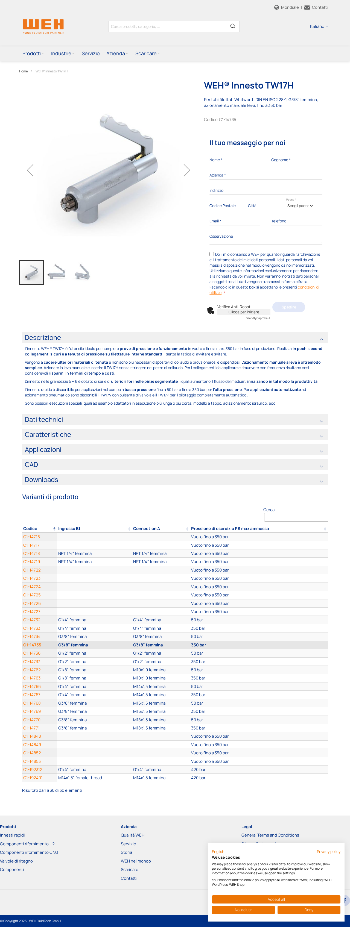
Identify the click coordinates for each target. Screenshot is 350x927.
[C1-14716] (94, 537)
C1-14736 (31, 653)
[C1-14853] (94, 761)
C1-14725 (32, 595)
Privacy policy (328, 851)
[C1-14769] (94, 711)
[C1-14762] (94, 670)
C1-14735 (32, 645)
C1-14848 (32, 736)
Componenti (12, 869)
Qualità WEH (132, 835)
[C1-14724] (94, 587)
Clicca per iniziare (244, 311)
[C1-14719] (94, 562)
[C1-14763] (94, 678)
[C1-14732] (94, 620)
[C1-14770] (94, 720)
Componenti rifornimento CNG (29, 852)
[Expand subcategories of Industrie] (73, 54)
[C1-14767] (94, 695)
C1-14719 (31, 561)
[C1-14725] (94, 595)
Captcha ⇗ (258, 318)
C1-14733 (31, 628)
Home (23, 71)
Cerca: (269, 510)
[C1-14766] (94, 686)
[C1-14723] (94, 578)
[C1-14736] (94, 653)
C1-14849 (32, 745)
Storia (126, 852)
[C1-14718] (94, 553)
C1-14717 (31, 545)
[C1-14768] (94, 703)
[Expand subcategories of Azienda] (127, 54)
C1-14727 (31, 611)
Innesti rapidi (12, 835)
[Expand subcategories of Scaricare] (159, 54)
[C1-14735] (94, 645)
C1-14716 (31, 537)
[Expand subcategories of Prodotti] (43, 54)
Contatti (129, 878)
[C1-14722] (94, 570)
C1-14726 (32, 603)
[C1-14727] (94, 612)
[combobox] (174, 26)
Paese (291, 199)
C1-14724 (32, 587)
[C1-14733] (94, 628)
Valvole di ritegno (16, 861)
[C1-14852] (94, 753)
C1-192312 (32, 769)
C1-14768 (32, 703)
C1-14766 (32, 686)
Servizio (128, 844)
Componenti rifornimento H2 (27, 844)
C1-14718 (31, 553)
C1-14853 (32, 761)
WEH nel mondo (136, 861)
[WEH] (43, 26)
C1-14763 (31, 678)
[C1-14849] (94, 745)
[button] (319, 26)
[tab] (175, 337)
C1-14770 (31, 720)
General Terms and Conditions (270, 835)
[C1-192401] (94, 778)
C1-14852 (32, 753)
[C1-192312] (94, 769)
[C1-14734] (94, 636)
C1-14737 (31, 661)
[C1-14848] (94, 736)
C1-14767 (31, 695)
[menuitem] (33, 53)
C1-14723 (31, 578)
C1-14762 (32, 670)
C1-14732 (31, 620)
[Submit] (233, 25)
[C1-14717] (94, 545)
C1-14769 (32, 711)
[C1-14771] (94, 728)
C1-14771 (31, 728)
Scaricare (129, 869)
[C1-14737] (94, 662)
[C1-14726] (94, 603)
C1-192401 (33, 778)
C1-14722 (32, 570)
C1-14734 (31, 636)
